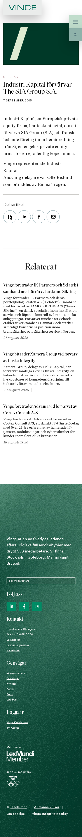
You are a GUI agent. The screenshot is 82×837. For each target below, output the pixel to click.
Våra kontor (13, 639)
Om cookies (16, 813)
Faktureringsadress (18, 645)
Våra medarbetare (17, 673)
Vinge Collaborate (17, 722)
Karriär (10, 689)
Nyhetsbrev (13, 650)
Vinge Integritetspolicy (50, 813)
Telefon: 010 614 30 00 (20, 634)
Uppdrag (12, 699)
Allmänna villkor (46, 807)
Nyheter (11, 683)
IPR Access (13, 727)
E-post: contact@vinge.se (21, 629)
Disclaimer (18, 807)
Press (10, 694)
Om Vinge (13, 678)
